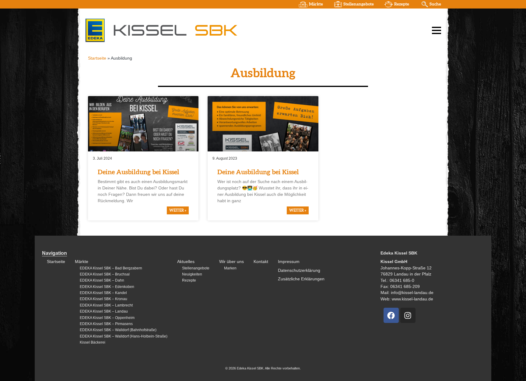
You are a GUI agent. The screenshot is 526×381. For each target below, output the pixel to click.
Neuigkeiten (192, 274)
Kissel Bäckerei (92, 342)
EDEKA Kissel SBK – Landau (104, 311)
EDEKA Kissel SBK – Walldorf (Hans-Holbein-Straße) (123, 336)
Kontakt (261, 261)
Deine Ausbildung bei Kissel (138, 172)
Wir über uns (231, 261)
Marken (230, 268)
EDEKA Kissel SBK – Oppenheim (107, 318)
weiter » (177, 210)
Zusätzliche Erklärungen (301, 279)
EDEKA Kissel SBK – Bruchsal (105, 274)
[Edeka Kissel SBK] (161, 30)
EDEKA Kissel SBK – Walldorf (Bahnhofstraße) (118, 330)
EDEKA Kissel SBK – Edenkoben (107, 287)
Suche (435, 4)
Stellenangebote (358, 4)
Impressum (289, 261)
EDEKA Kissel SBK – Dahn (102, 280)
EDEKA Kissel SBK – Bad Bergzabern (111, 268)
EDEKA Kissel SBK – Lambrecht (106, 305)
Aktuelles (186, 261)
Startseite (97, 58)
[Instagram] (408, 315)
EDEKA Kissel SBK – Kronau (103, 299)
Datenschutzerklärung (299, 270)
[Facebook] (391, 315)
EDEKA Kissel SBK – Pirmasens (106, 324)
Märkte (316, 4)
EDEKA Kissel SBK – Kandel (103, 293)
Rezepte (401, 4)
